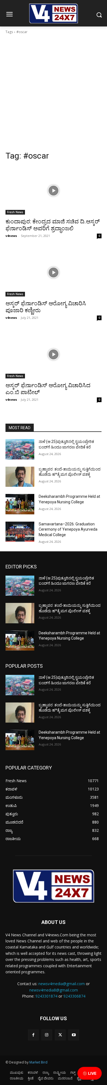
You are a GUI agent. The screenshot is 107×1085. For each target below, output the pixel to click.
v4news (11, 236)
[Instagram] (46, 1035)
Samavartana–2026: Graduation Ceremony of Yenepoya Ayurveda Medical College (68, 529)
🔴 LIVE (90, 1073)
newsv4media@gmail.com (61, 983)
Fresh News (15, 212)
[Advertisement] (53, 94)
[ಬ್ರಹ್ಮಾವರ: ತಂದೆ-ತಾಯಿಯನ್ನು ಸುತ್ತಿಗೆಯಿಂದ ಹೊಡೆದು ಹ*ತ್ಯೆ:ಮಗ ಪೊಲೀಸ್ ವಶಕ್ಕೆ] (19, 477)
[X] (60, 1035)
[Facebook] (33, 1035)
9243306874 (74, 996)
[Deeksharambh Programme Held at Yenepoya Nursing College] (19, 504)
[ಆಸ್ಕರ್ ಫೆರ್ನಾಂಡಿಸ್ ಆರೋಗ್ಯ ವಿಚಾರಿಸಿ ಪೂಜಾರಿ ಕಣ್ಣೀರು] (53, 272)
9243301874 (46, 996)
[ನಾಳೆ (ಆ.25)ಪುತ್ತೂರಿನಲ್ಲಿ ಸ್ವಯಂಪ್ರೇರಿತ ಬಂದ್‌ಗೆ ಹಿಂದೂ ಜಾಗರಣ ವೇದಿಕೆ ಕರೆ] (19, 449)
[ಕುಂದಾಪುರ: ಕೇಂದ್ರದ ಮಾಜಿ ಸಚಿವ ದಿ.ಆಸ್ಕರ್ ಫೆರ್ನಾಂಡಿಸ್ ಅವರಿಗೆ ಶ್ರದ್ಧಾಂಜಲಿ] (53, 190)
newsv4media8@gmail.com (53, 990)
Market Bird (38, 1062)
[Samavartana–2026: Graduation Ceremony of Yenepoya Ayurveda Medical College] (19, 532)
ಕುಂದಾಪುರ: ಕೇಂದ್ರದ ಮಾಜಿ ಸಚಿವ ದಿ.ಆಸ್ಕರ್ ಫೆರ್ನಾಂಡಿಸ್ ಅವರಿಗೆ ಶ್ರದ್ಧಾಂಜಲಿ (52, 225)
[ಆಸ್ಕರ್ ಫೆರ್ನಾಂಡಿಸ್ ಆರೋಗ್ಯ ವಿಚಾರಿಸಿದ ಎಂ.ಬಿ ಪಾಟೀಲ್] (53, 354)
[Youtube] (73, 1035)
